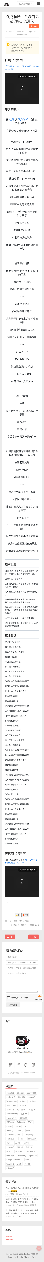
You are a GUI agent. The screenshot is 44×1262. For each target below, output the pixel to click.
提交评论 (13, 1005)
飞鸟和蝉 (23, 119)
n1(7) (26, 1126)
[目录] (39, 1248)
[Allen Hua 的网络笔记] (5, 4)
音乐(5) (20, 1147)
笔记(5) (29, 1147)
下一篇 (33, 937)
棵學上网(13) (11, 1105)
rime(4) (28, 1159)
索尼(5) (9, 1143)
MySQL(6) (32, 1139)
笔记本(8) (10, 1122)
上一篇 (9, 937)
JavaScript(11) (12, 1113)
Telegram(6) (29, 1134)
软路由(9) (23, 1118)
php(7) (9, 1126)
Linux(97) (10, 1093)
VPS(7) (20, 1130)
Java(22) (31, 1097)
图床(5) (26, 1143)
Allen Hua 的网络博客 (30, 1254)
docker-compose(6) (14, 1134)
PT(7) (30, 1122)
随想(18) (33, 1101)
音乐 (21, 920)
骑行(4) (27, 1164)
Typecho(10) (11, 1118)
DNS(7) (18, 1126)
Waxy (34, 1257)
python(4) (10, 1168)
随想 (27, 920)
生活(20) (23, 1101)
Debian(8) (21, 1122)
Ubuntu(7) (10, 1130)
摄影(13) (23, 1105)
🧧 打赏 (25, 915)
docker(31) (10, 1097)
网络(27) (21, 1097)
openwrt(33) (31, 1093)
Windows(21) (11, 1101)
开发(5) (9, 1151)
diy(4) (19, 1164)
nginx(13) (10, 1109)
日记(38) (20, 1093)
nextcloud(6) (11, 1139)
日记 (9, 920)
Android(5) (22, 1155)
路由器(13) (21, 1109)
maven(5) (10, 1147)
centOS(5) (10, 1155)
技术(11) (24, 1113)
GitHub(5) (31, 1151)
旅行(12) (32, 1109)
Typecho (20, 1257)
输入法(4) (10, 1164)
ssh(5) (17, 1143)
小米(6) (22, 1139)
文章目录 (34, 26)
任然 (11, 119)
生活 (15, 920)
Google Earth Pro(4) (14, 1159)
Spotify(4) (33, 1155)
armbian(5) (19, 1151)
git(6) (28, 1130)
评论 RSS (9, 1239)
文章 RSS (9, 1236)
